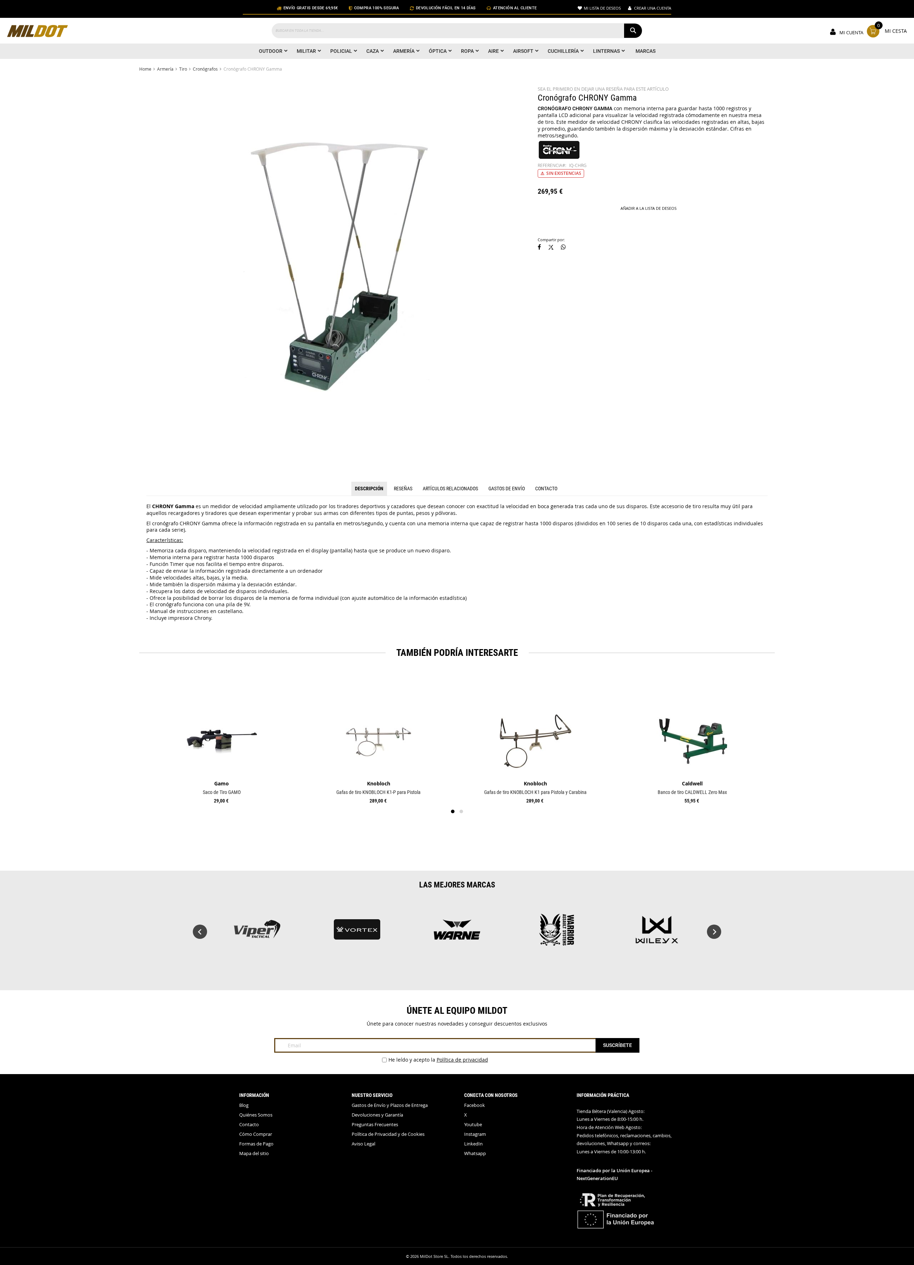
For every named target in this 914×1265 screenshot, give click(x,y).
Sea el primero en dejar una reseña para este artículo (603, 89)
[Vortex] (357, 933)
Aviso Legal (363, 1144)
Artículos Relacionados (450, 488)
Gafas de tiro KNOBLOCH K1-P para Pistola (378, 792)
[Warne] (457, 933)
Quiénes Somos (255, 1115)
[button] (539, 247)
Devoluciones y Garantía (377, 1115)
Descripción (369, 488)
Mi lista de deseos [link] (602, 8)
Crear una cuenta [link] (652, 8)
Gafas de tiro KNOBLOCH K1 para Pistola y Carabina (535, 792)
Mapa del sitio (254, 1153)
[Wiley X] (657, 933)
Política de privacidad (462, 1059)
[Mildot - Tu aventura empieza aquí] (37, 32)
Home (145, 69)
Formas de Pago (256, 1144)
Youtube (473, 1125)
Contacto (546, 488)
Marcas (646, 51)
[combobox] (457, 31)
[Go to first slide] (714, 932)
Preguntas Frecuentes (375, 1125)
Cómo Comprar (255, 1134)
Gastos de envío (506, 488)
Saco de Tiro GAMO (222, 792)
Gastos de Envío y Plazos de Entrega (390, 1105)
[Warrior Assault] (557, 933)
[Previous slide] (200, 932)
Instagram (475, 1134)
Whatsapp (475, 1153)
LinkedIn (473, 1144)
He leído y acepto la (438, 1059)
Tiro (183, 69)
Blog (243, 1105)
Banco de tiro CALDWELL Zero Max (692, 792)
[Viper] (257, 933)
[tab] (369, 489)
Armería (165, 69)
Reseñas (403, 488)
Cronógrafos (205, 69)
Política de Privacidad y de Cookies (388, 1134)
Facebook (474, 1105)
